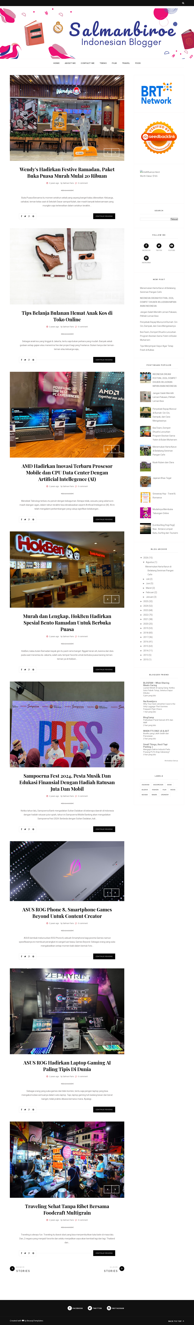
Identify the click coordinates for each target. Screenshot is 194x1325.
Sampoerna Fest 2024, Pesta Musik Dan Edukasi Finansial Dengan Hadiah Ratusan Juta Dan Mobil (67, 782)
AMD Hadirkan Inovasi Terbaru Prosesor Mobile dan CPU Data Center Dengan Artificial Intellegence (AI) (67, 472)
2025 (145, 601)
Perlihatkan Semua (171, 761)
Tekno (103, 63)
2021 (145, 619)
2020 (145, 624)
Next (115, 152)
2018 (145, 632)
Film (114, 63)
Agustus (150, 562)
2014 (145, 650)
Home (56, 63)
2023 (145, 610)
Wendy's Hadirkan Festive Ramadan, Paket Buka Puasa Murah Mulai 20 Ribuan (67, 172)
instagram (146, 263)
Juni (148, 583)
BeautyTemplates (35, 1320)
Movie (172, 790)
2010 (145, 659)
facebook (146, 250)
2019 (145, 628)
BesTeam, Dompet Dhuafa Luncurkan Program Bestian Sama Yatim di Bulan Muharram (158, 336)
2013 (145, 655)
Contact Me (87, 63)
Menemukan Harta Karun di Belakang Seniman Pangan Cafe (165, 451)
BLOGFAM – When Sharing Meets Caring (156, 684)
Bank (169, 785)
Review (145, 795)
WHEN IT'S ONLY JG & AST (156, 731)
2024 (145, 606)
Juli (147, 579)
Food (138, 63)
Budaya (145, 790)
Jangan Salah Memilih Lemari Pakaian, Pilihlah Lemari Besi (164, 397)
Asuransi (145, 785)
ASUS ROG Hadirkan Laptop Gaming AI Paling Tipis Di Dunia (67, 1065)
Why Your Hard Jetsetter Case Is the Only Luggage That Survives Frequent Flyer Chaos (159, 706)
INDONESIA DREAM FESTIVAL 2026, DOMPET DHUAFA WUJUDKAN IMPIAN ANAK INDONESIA (158, 302)
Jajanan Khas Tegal (162, 478)
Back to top (175, 1321)
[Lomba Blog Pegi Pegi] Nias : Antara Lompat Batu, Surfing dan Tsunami (165, 529)
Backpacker (158, 785)
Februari (150, 592)
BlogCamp (148, 717)
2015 (145, 646)
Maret (149, 588)
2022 (145, 615)
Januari (149, 597)
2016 (145, 641)
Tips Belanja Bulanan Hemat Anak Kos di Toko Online (67, 315)
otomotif (165, 795)
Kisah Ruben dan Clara (163, 462)
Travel (126, 63)
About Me (70, 63)
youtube (171, 250)
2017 (145, 637)
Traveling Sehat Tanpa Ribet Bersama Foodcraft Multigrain (67, 1209)
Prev (108, 152)
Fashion (155, 790)
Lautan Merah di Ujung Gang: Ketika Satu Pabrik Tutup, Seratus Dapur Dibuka (159, 690)
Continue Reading (104, 216)
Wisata (154, 795)
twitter (159, 250)
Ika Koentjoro (150, 701)
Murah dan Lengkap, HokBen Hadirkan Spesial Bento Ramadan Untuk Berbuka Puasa (67, 622)
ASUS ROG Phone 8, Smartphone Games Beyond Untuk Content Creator (67, 912)
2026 (145, 557)
